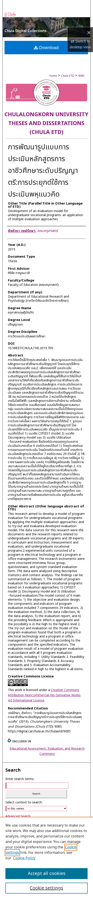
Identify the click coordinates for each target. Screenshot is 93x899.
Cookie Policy (24, 858)
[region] (46, 858)
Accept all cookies (46, 873)
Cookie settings (46, 888)
